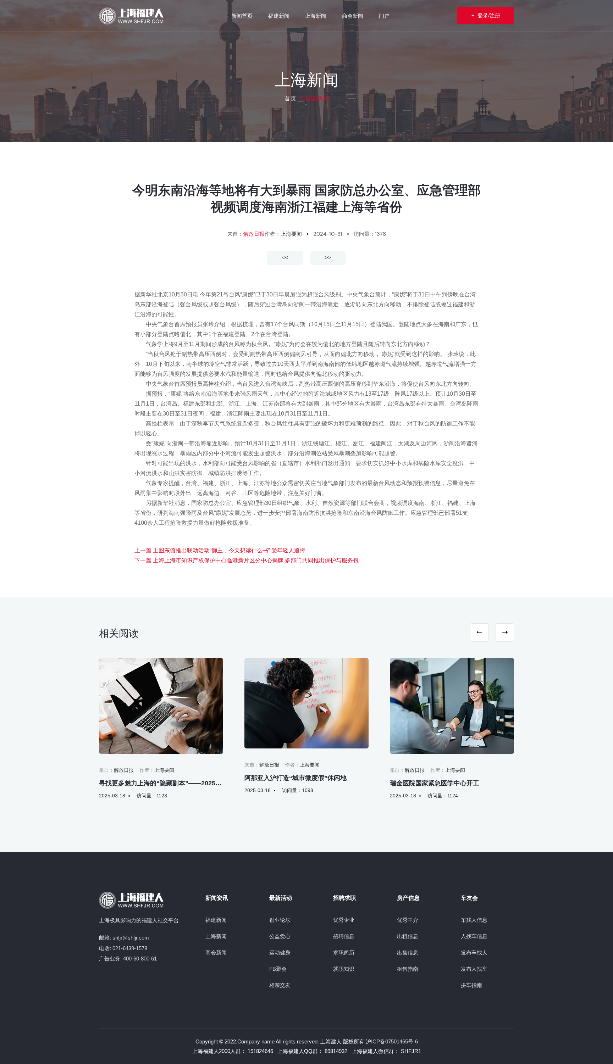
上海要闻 (291, 234)
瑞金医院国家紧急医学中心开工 (434, 783)
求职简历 (343, 952)
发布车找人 (474, 952)
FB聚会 (278, 969)
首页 (290, 98)
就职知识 (343, 969)
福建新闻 (216, 920)
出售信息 (407, 952)
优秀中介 (407, 920)
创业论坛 (280, 920)
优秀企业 (343, 920)
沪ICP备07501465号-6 (392, 1041)
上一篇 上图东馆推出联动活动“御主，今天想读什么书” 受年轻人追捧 (219, 550)
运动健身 (280, 952)
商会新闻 (216, 952)
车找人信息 (474, 920)
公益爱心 (280, 936)
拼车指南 (471, 985)
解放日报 (254, 234)
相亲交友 (280, 985)
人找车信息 (474, 936)
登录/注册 (485, 15)
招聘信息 (343, 936)
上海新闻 (216, 936)
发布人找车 (474, 969)
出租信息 (407, 936)
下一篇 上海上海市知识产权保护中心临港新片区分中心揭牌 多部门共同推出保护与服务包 (246, 560)
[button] (479, 632)
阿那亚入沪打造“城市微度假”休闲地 (295, 777)
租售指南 (407, 969)
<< (285, 258)
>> (328, 258)
